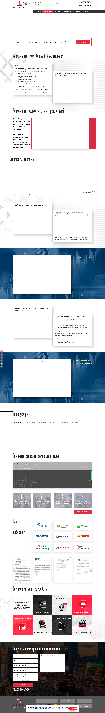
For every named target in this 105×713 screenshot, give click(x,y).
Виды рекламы (47, 11)
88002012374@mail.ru (85, 5)
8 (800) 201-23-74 (85, 3)
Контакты (85, 11)
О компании (38, 11)
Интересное (67, 11)
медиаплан (28, 83)
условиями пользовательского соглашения (51, 45)
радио (33, 73)
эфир (29, 84)
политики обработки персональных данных (69, 45)
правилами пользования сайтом (35, 709)
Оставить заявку (83, 512)
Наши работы (58, 11)
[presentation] (14, 569)
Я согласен (73, 708)
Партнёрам (77, 11)
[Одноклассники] (94, 192)
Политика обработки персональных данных (47, 700)
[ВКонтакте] (92, 192)
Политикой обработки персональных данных (57, 708)
